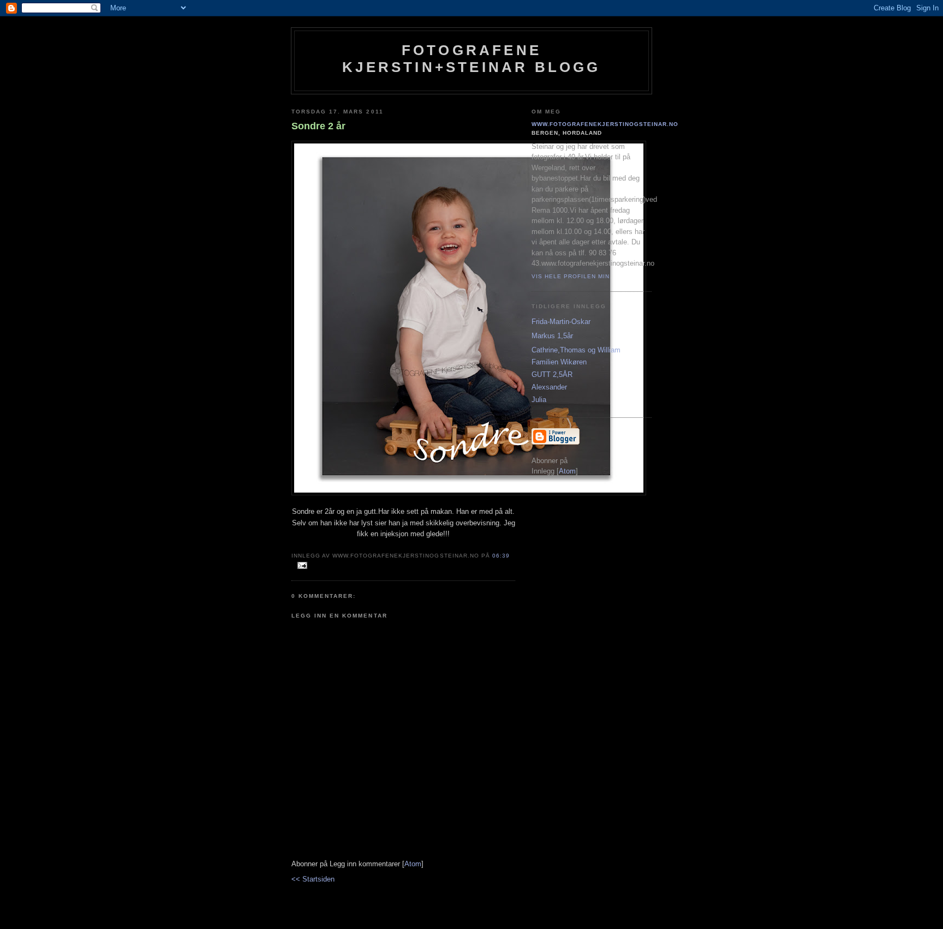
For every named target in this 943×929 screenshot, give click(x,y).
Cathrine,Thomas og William (576, 350)
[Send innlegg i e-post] (300, 566)
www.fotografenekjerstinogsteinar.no (605, 124)
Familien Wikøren (559, 362)
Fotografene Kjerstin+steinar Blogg (471, 58)
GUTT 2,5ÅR (552, 374)
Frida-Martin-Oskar (561, 321)
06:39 (501, 556)
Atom (412, 864)
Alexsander (549, 387)
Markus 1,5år (552, 336)
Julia (539, 399)
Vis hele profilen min (571, 276)
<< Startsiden (313, 879)
